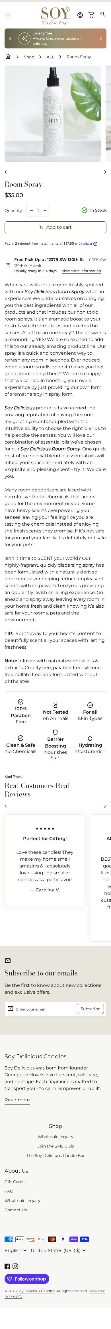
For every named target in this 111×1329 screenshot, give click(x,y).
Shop (29, 57)
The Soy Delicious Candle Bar (55, 1155)
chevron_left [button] (10, 38)
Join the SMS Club (56, 1146)
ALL (50, 57)
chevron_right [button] (100, 38)
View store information (81, 271)
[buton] (16, 1250)
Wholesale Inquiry (55, 1136)
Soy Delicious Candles (36, 1056)
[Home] (55, 14)
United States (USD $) (59, 1250)
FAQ (9, 1191)
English (16, 1250)
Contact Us (16, 1209)
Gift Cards (14, 1181)
